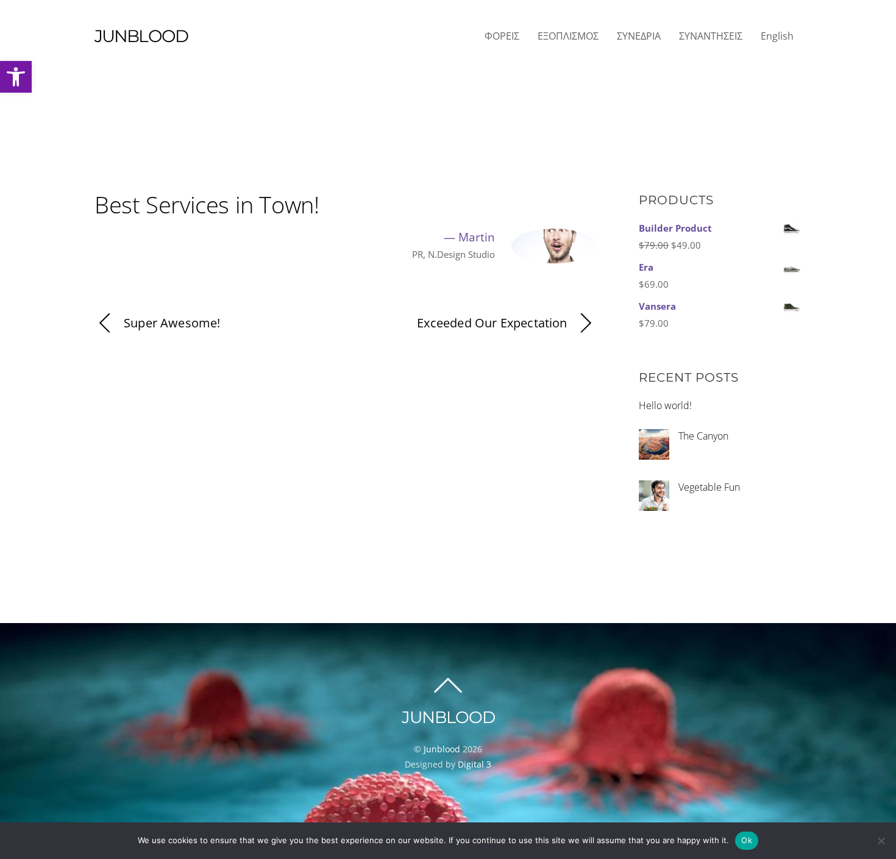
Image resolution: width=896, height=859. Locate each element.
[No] (881, 841)
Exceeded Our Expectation (492, 323)
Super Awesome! (172, 323)
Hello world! (665, 405)
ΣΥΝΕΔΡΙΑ (639, 36)
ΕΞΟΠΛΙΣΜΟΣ (568, 36)
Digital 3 (474, 764)
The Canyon (703, 436)
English (777, 36)
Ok (746, 840)
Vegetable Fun (709, 487)
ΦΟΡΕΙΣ (502, 36)
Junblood (442, 749)
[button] (16, 77)
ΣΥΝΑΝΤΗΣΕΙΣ (710, 36)
